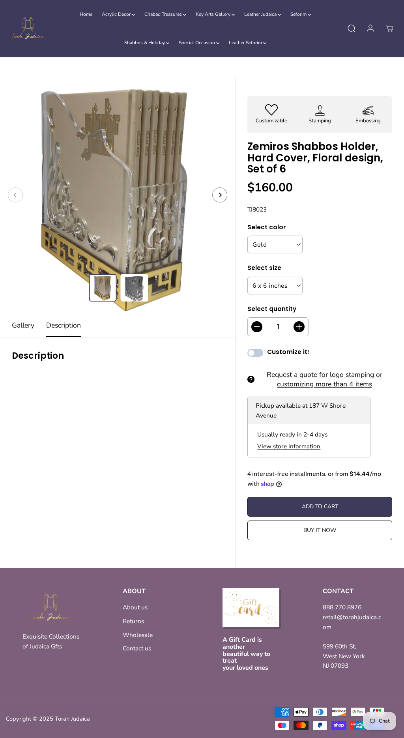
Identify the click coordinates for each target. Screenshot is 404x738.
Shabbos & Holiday (145, 42)
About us (135, 607)
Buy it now (319, 530)
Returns (133, 621)
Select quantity (271, 309)
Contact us (137, 648)
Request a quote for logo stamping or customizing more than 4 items (324, 379)
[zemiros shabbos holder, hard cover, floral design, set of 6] (117, 195)
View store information (288, 446)
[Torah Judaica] (27, 28)
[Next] (219, 194)
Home (86, 14)
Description (63, 325)
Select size (264, 268)
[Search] (351, 28)
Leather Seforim (246, 42)
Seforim (299, 14)
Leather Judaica (261, 14)
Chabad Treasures (163, 14)
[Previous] (15, 194)
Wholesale (138, 635)
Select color (266, 227)
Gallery (23, 325)
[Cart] (389, 28)
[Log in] (370, 28)
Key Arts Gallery (214, 14)
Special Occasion (197, 42)
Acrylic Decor (117, 14)
